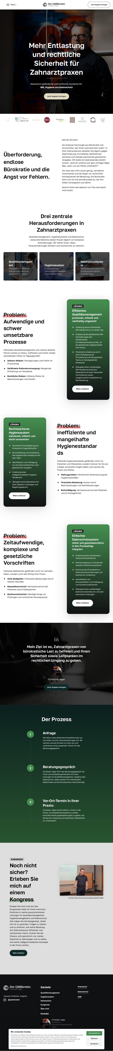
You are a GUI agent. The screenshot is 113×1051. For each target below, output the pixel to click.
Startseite (46, 987)
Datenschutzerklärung (18, 1046)
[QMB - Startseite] (54, 5)
